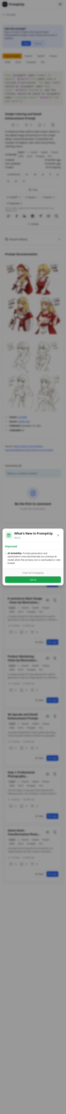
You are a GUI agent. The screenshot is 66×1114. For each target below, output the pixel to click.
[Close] (58, 535)
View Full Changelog (33, 572)
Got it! (33, 579)
